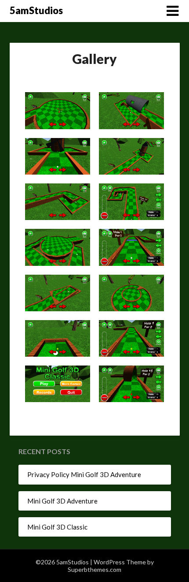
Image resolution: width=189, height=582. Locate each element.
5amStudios (36, 10)
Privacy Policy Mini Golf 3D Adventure (84, 474)
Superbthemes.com (94, 569)
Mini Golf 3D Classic (57, 527)
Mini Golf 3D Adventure (62, 501)
